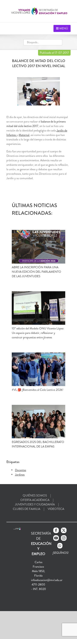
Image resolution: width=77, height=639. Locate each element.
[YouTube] (56, 538)
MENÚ (63, 28)
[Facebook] (56, 530)
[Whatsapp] (59, 545)
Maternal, (24, 135)
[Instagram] (64, 538)
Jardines (20, 474)
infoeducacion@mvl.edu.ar (46, 580)
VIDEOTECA (56, 509)
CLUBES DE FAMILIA (26, 509)
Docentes (20, 470)
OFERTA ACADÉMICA (34, 500)
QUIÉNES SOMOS (35, 495)
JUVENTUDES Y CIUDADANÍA (35, 504)
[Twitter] (64, 530)
